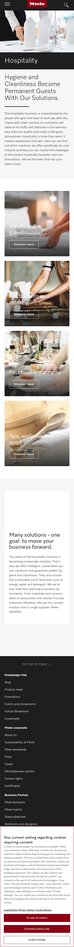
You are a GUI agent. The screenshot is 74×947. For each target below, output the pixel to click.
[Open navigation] (7, 5)
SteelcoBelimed (15, 817)
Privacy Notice (26, 910)
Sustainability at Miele (20, 742)
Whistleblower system (20, 771)
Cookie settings (37, 940)
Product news (14, 689)
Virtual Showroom (17, 711)
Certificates (12, 786)
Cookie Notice (43, 910)
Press (8, 757)
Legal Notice (11, 910)
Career (9, 764)
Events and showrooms (20, 704)
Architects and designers (21, 824)
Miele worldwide (15, 749)
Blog (8, 682)
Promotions (12, 697)
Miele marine (13, 809)
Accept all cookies (37, 918)
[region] (37, 886)
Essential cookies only (37, 929)
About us (11, 735)
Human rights (14, 778)
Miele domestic (15, 802)
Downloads (12, 718)
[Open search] (66, 5)
